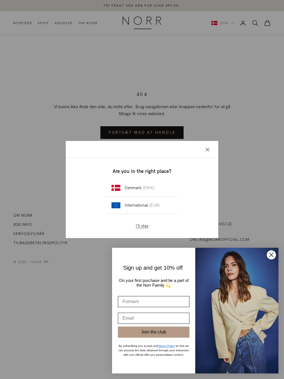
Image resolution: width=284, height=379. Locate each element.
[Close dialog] (271, 255)
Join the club (153, 332)
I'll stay (142, 225)
